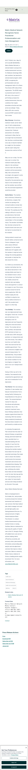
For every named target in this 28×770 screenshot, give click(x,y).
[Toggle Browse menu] (22, 10)
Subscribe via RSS (7, 641)
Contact (7, 621)
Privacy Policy (14, 755)
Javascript (5, 646)
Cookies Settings (14, 758)
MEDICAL (8, 588)
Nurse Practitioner (10, 579)
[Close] (26, 747)
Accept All (14, 767)
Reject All (14, 762)
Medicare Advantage (10, 582)
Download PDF (6, 639)
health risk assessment (11, 585)
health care (8, 576)
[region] (14, 757)
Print (3, 636)
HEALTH (14, 588)
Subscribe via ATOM (8, 643)
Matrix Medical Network (16, 46)
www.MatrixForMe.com (11, 564)
